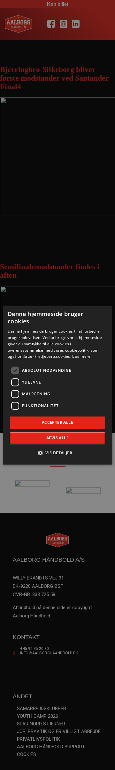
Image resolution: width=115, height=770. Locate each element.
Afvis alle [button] (57, 438)
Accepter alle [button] (57, 422)
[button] (57, 453)
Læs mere (81, 356)
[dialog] (57, 385)
